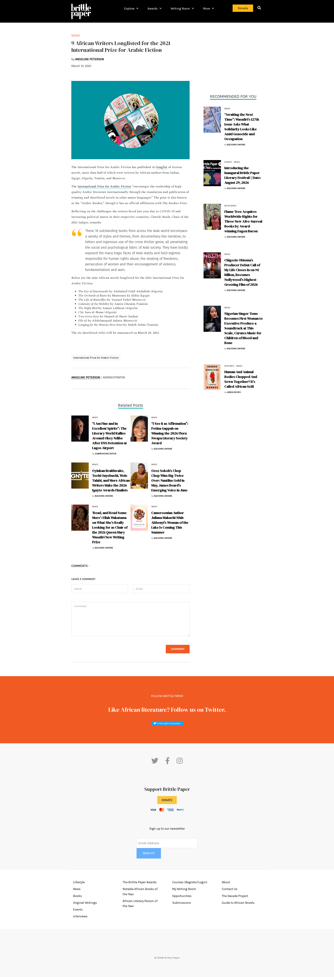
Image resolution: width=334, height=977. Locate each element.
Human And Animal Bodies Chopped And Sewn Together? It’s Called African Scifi (240, 379)
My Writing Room (184, 889)
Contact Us (229, 889)
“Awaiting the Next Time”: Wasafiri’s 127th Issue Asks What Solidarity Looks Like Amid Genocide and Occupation (241, 126)
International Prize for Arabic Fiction (104, 186)
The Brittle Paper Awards (140, 882)
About (226, 882)
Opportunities (182, 896)
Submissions (181, 903)
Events (228, 162)
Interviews (80, 916)
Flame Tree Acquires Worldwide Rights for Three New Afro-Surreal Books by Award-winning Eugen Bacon (243, 221)
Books (77, 896)
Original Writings (85, 903)
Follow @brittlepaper (168, 723)
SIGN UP (149, 853)
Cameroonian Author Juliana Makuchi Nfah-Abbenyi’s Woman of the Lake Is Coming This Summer (169, 522)
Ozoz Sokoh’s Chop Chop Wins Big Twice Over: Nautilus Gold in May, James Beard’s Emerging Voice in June (169, 480)
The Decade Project (235, 896)
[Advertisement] (233, 57)
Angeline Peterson (85, 377)
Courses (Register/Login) (189, 882)
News (227, 108)
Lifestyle (79, 882)
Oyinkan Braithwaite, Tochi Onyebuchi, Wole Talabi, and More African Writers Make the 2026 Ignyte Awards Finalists (111, 480)
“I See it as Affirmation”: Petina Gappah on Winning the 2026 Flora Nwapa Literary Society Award (169, 433)
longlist (161, 167)
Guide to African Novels (238, 903)
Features (229, 366)
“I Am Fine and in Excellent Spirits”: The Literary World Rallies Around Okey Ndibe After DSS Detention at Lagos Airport (109, 435)
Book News (230, 205)
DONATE (167, 800)
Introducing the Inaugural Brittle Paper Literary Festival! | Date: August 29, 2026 (242, 175)
